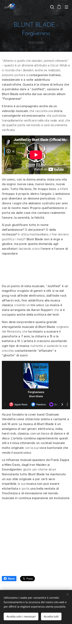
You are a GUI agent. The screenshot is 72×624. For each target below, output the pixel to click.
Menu (66, 7)
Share (11, 578)
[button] (51, 7)
